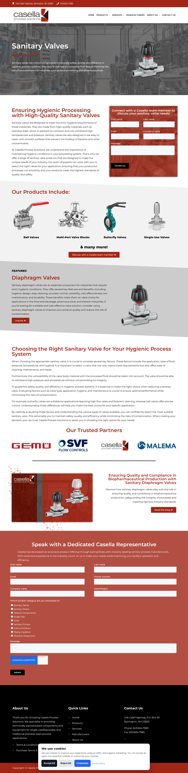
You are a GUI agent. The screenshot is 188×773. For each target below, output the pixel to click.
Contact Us (169, 15)
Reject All (66, 763)
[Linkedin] (174, 4)
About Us (152, 15)
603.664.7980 (66, 3)
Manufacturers (135, 15)
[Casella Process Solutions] (31, 15)
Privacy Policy (98, 763)
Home (91, 15)
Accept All (49, 763)
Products (102, 15)
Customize (82, 763)
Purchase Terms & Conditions (33, 750)
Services (117, 15)
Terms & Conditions (27, 744)
